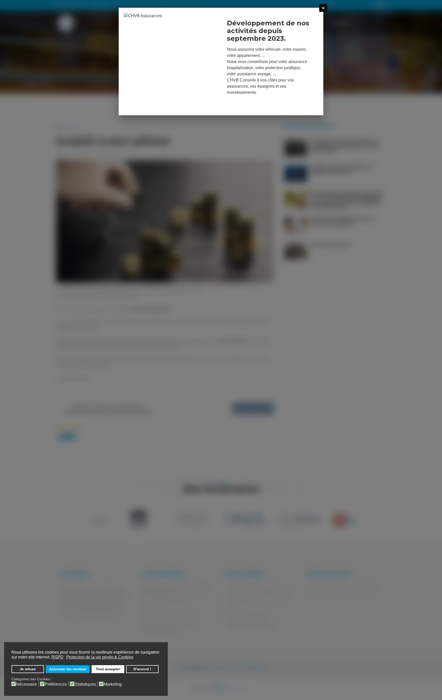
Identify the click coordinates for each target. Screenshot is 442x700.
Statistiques (85, 684)
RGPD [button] (57, 657)
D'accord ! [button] (142, 669)
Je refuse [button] (28, 669)
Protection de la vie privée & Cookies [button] (99, 657)
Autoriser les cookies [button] (67, 669)
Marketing (113, 684)
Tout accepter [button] (108, 669)
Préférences (56, 684)
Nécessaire (26, 684)
